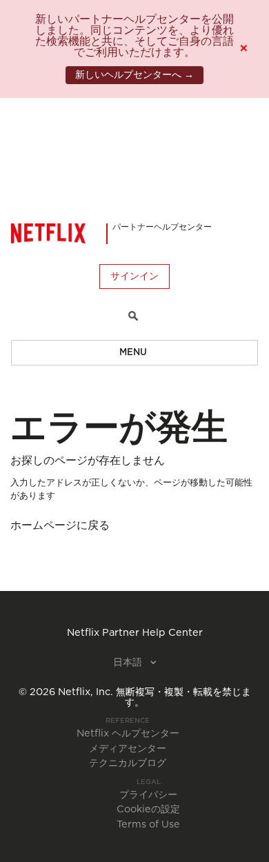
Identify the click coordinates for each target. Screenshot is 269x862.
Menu (133, 352)
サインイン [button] (134, 276)
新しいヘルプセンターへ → (134, 75)
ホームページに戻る (60, 525)
